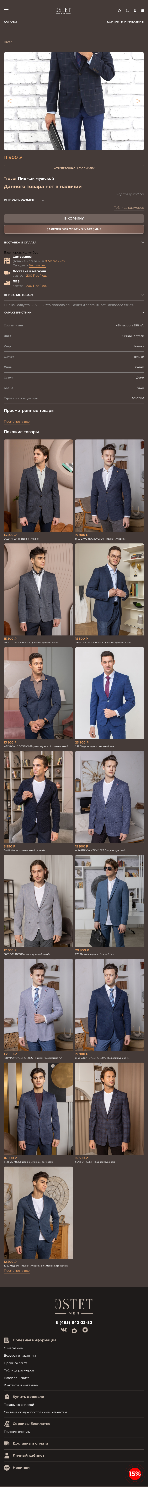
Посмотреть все (17, 421)
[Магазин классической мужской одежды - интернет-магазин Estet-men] (63, 11)
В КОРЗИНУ (74, 218)
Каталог (11, 21)
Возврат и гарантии (20, 1355)
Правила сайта (16, 1363)
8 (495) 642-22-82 (74, 1322)
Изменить (46, 252)
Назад (8, 42)
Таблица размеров (129, 208)
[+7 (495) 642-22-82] (127, 10)
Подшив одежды (17, 1432)
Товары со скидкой (19, 1405)
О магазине (13, 1348)
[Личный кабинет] (134, 10)
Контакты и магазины (125, 21)
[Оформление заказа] (142, 10)
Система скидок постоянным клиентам (35, 1412)
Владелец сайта (16, 1378)
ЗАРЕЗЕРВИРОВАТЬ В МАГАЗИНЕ (74, 229)
